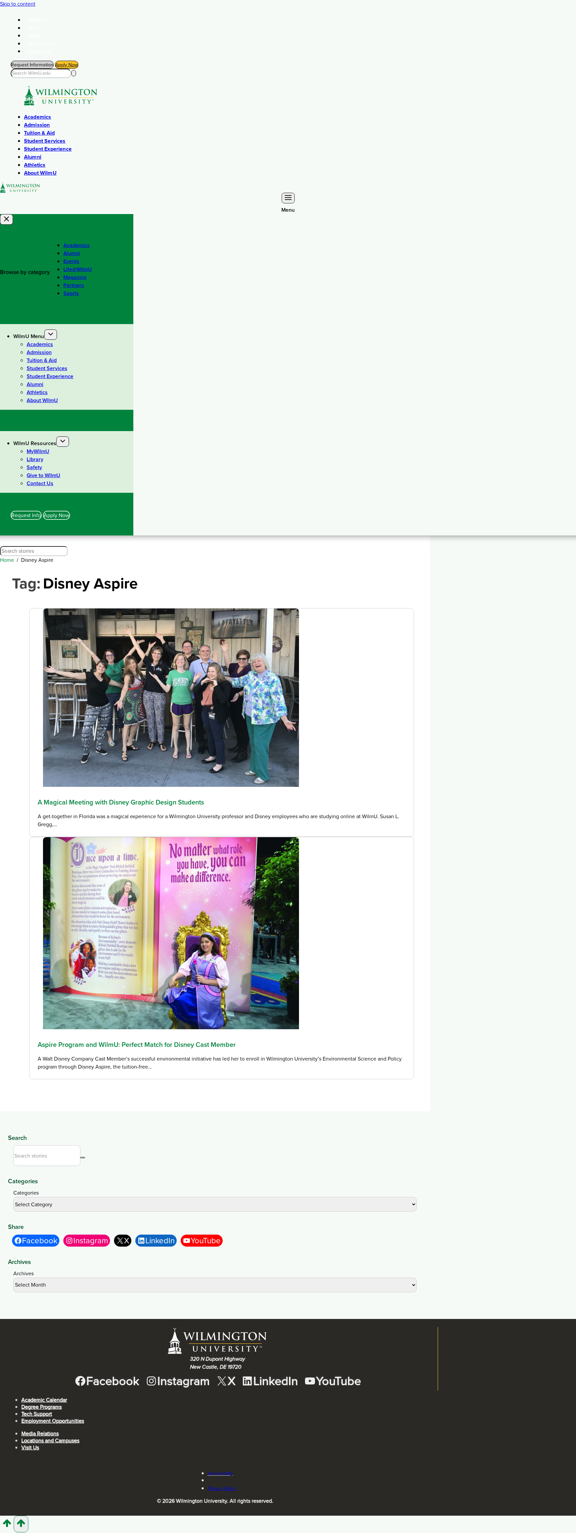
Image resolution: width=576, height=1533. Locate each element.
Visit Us (30, 1447)
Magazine (75, 277)
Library (34, 28)
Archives (23, 1273)
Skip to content (17, 4)
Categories (26, 1193)
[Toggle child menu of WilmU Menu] (50, 334)
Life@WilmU (77, 269)
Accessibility (220, 1473)
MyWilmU (37, 20)
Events (71, 261)
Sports (71, 293)
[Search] (73, 73)
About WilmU (40, 173)
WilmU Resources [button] (34, 443)
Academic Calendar (44, 1400)
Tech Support (36, 1414)
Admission (37, 125)
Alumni (32, 157)
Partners (73, 285)
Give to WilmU (42, 43)
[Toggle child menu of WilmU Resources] (62, 441)
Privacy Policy (222, 1488)
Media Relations (40, 1433)
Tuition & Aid (39, 133)
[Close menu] (6, 219)
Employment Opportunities (52, 1421)
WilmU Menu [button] (28, 336)
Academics (37, 117)
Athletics (34, 165)
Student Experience (48, 149)
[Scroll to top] (7, 1525)
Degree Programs (41, 1407)
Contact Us (39, 51)
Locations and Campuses (50, 1440)
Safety (33, 35)
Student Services (45, 141)
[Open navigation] (288, 198)
